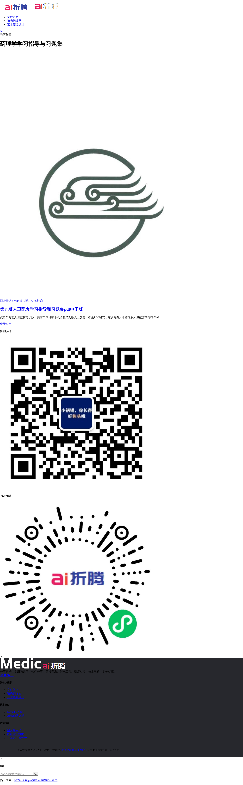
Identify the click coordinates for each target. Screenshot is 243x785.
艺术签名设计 (15, 24)
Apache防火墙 (15, 715)
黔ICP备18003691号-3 (75, 749)
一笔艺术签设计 (17, 737)
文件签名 (13, 16)
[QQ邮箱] (12, 675)
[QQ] (5, 675)
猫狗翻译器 (14, 20)
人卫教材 (43, 780)
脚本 (35, 780)
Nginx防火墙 (15, 711)
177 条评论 (36, 300)
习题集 (53, 780)
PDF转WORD (15, 734)
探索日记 (5, 300)
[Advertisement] (121, 76)
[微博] (2, 675)
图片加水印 (14, 730)
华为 (17, 780)
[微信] (9, 675)
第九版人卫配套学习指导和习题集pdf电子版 (41, 309)
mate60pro (26, 780)
